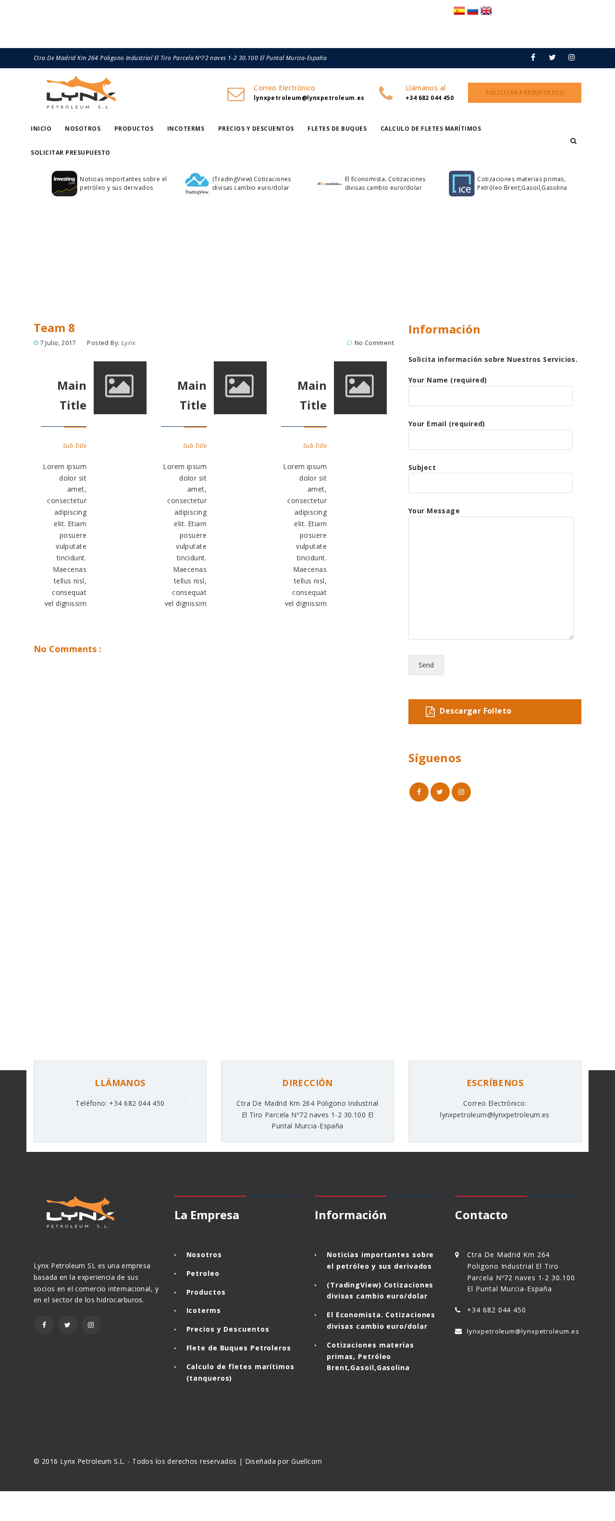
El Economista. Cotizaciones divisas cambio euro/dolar (385, 183)
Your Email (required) (446, 423)
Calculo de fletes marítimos (431, 128)
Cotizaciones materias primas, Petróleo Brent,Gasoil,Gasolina (522, 183)
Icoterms (203, 1310)
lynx (129, 342)
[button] (573, 141)
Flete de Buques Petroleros (238, 1347)
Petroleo (203, 1273)
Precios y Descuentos (256, 128)
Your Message (434, 510)
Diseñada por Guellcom (283, 1461)
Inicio (41, 128)
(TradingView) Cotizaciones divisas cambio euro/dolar (251, 183)
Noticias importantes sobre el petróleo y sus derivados (123, 183)
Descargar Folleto (475, 710)
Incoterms (186, 128)
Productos (134, 128)
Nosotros (82, 128)
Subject (422, 467)
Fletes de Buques (337, 128)
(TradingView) (354, 1284)
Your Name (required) (447, 379)
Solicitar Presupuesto (71, 152)
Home (47, 285)
